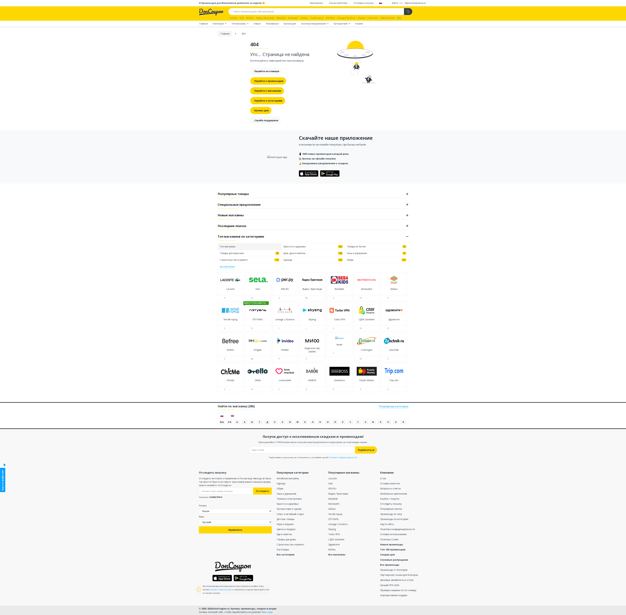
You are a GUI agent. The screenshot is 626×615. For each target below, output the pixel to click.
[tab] (222, 416)
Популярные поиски (391, 508)
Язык (201, 516)
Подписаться (366, 449)
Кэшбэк (359, 23)
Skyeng (332, 529)
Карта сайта (387, 524)
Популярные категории (393, 406)
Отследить (262, 491)
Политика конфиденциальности (397, 529)
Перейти (230, 292)
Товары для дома (286, 539)
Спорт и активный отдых (290, 514)
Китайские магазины (288, 478)
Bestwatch (333, 503)
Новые (257, 23)
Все (222, 422)
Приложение (316, 2)
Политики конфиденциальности (342, 457)
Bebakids (333, 498)
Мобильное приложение (393, 493)
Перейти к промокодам (268, 81)
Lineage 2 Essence (338, 524)
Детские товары (285, 519)
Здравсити (334, 544)
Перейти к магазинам (267, 90)
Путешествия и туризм (289, 508)
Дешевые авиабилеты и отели (396, 579)
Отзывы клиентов (390, 483)
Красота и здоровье (288, 503)
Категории (218, 23)
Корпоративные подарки (393, 595)
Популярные (272, 23)
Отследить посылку (364, 2)
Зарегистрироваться (415, 2)
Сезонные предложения (313, 23)
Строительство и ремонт (290, 544)
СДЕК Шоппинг (336, 539)
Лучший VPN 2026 (389, 585)
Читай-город (335, 514)
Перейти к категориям (268, 100)
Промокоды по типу (391, 514)
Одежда (281, 483)
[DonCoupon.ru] (211, 12)
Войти (395, 2)
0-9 (229, 422)
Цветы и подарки (286, 529)
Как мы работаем (338, 2)
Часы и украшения (286, 493)
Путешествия (341, 23)
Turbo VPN (334, 534)
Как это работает (2, 480)
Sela (330, 483)
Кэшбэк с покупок (389, 498)
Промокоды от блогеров (393, 569)
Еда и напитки (284, 534)
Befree (331, 549)
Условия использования (393, 534)
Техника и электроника (289, 498)
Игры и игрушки (285, 524)
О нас (383, 478)
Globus (331, 508)
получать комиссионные (220, 589)
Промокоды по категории (394, 519)
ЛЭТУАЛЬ (333, 519)
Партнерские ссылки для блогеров (399, 574)
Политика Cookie (389, 539)
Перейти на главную (266, 71)
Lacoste (332, 478)
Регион (203, 505)
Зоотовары (283, 549)
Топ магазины (239, 23)
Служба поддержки (266, 120)
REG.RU (332, 488)
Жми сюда (267, 612)
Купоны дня (290, 23)
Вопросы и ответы (390, 488)
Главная (203, 23)
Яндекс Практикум (338, 493)
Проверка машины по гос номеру (398, 590)
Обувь (280, 488)
